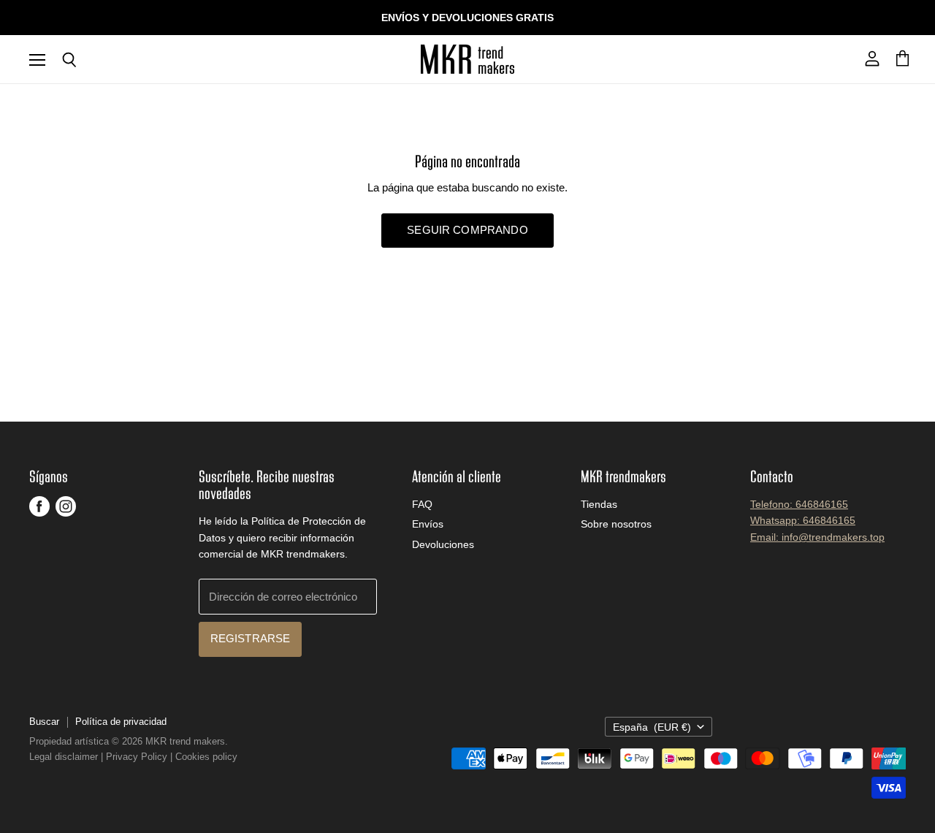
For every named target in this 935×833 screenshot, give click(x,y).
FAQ (422, 504)
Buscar (44, 721)
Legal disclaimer (63, 756)
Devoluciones (443, 544)
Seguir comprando (467, 230)
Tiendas (599, 504)
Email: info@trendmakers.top (817, 537)
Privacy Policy (136, 756)
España (652, 727)
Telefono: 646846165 (799, 504)
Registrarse (250, 638)
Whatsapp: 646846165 (802, 520)
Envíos (427, 524)
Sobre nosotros (616, 524)
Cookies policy (206, 756)
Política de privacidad (121, 721)
